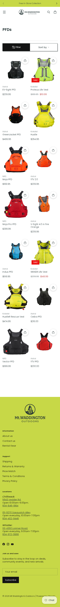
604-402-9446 (10, 518)
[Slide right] (56, 3)
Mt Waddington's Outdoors (22, 596)
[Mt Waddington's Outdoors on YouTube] (12, 544)
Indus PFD (7, 271)
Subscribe (10, 580)
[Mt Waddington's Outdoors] (29, 12)
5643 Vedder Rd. (11, 499)
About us (7, 436)
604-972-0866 (10, 534)
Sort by (42, 47)
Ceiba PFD (36, 316)
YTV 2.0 (34, 179)
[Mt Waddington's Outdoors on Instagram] (8, 544)
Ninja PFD (7, 179)
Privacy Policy (9, 481)
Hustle (34, 134)
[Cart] (55, 12)
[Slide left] (3, 3)
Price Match (9, 471)
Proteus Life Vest (39, 89)
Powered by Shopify (45, 596)
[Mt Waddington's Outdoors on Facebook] (4, 544)
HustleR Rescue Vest (13, 316)
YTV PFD (35, 361)
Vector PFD (8, 361)
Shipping (7, 461)
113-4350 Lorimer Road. (15, 528)
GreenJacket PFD (11, 134)
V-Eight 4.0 (40, 225)
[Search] (48, 12)
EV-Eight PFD (9, 89)
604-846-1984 (10, 505)
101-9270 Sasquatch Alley (16, 512)
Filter (18, 47)
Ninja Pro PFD (9, 224)
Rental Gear (9, 445)
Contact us (8, 441)
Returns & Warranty (13, 466)
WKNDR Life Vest (39, 271)
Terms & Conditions (13, 476)
